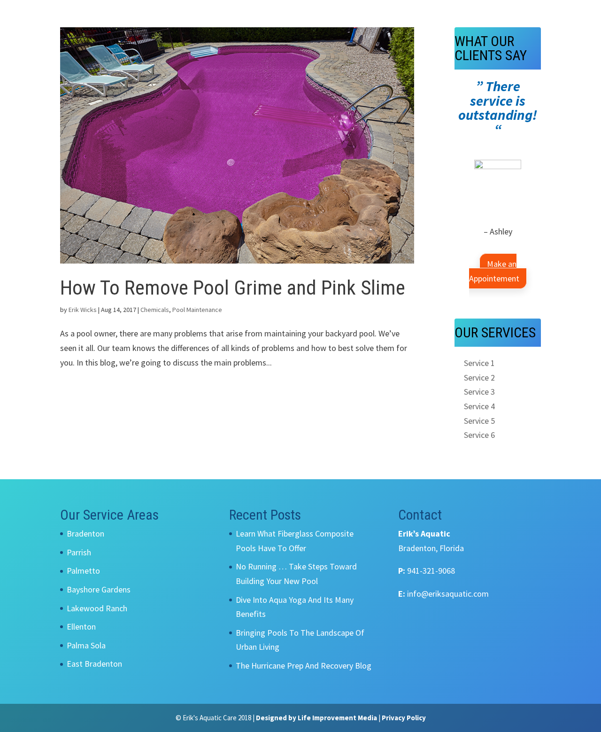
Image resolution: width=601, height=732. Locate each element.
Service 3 (479, 391)
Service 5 (479, 420)
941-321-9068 (431, 570)
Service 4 (479, 406)
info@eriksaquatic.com (448, 593)
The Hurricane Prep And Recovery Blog (303, 665)
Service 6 (479, 434)
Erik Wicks (83, 309)
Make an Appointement (494, 271)
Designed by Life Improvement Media (316, 717)
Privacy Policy (404, 717)
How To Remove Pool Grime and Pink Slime (232, 287)
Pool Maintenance (197, 309)
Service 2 (479, 377)
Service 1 (479, 363)
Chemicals (154, 309)
